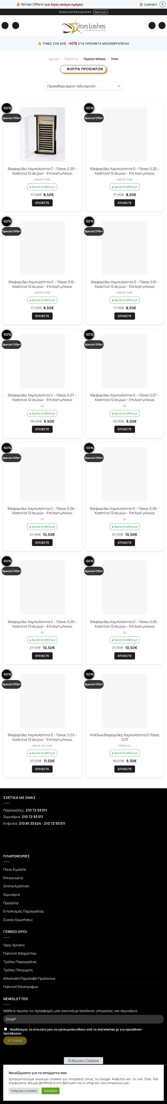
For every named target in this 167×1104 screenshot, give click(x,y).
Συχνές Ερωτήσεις (18, 919)
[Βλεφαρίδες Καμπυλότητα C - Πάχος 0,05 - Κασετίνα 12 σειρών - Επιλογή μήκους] (42, 587)
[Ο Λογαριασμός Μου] (152, 25)
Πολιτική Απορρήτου (19, 953)
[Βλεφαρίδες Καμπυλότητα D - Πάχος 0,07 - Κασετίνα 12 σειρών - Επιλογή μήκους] (125, 361)
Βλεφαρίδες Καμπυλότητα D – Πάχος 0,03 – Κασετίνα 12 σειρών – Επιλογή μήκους (42, 737)
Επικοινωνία (13, 877)
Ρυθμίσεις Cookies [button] (83, 1060)
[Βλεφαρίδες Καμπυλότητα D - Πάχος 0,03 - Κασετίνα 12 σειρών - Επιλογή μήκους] (42, 701)
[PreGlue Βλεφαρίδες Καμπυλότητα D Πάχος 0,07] (125, 701)
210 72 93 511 (36, 810)
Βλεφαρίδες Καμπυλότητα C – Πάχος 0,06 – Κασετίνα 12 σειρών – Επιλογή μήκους (42, 510)
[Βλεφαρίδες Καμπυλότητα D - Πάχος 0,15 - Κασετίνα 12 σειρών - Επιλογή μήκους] (125, 248)
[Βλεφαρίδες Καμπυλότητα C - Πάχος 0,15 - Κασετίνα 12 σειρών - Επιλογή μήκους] (42, 248)
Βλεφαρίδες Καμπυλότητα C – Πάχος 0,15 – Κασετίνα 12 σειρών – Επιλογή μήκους (42, 284)
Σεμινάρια (11, 894)
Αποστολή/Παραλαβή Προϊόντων (29, 978)
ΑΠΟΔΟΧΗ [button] (50, 1091)
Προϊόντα (71, 59)
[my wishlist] (15, 25)
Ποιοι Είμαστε (14, 869)
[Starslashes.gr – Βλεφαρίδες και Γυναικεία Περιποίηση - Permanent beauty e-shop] (84, 25)
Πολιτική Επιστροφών (20, 986)
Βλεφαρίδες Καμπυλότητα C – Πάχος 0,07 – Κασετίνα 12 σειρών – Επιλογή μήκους (42, 397)
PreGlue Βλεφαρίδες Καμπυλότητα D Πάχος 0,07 (125, 737)
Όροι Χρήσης (14, 945)
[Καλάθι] (162, 25)
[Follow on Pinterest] (43, 839)
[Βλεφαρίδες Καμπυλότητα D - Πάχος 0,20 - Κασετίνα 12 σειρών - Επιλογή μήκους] (125, 134)
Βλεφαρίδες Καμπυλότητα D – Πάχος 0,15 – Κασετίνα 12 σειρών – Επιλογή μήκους (125, 284)
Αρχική (54, 59)
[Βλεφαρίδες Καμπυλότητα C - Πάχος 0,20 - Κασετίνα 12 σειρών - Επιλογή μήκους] (42, 134)
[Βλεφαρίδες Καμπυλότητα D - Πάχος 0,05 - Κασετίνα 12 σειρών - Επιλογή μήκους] (125, 587)
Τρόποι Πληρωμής (18, 970)
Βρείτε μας (101, 11)
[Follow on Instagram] (27, 839)
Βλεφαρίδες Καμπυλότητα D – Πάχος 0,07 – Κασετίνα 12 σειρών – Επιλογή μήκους (124, 397)
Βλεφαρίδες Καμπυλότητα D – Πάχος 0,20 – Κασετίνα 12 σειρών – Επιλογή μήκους (124, 171)
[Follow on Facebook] (11, 839)
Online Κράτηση (16, 886)
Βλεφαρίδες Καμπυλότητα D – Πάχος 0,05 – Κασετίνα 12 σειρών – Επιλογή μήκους (124, 624)
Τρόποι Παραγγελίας (20, 961)
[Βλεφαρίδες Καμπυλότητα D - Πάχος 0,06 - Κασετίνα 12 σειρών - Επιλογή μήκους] (125, 474)
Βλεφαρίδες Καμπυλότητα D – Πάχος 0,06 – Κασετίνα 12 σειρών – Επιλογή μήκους (124, 510)
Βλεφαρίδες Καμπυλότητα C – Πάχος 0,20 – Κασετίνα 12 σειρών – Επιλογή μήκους (42, 171)
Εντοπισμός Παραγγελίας (23, 911)
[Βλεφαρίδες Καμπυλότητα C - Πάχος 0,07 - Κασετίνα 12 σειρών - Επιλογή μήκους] (42, 361)
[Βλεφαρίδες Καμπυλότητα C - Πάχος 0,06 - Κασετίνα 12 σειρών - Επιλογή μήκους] (42, 474)
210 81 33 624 (30, 823)
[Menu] (5, 25)
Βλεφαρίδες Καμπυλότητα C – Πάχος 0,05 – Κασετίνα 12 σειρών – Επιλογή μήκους (42, 624)
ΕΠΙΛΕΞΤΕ (42, 203)
